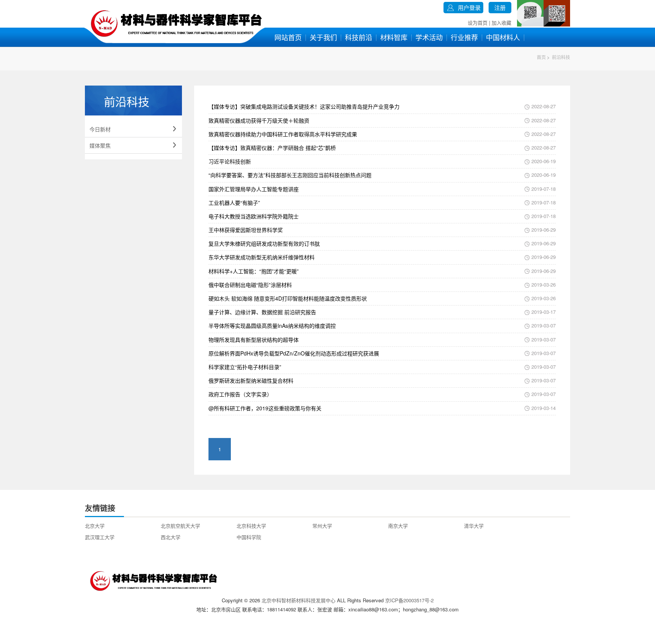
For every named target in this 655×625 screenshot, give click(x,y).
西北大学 (170, 537)
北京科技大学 (251, 525)
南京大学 (398, 525)
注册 (500, 7)
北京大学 (95, 525)
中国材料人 (503, 37)
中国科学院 (249, 537)
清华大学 (474, 525)
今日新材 (133, 129)
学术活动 (429, 37)
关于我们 (323, 37)
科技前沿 (358, 37)
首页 (541, 57)
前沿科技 (561, 57)
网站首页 (288, 37)
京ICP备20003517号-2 (409, 600)
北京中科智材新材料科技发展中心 (298, 600)
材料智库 (393, 37)
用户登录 (469, 7)
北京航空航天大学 (180, 525)
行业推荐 (464, 37)
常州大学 (322, 525)
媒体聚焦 (133, 145)
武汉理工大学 (99, 537)
